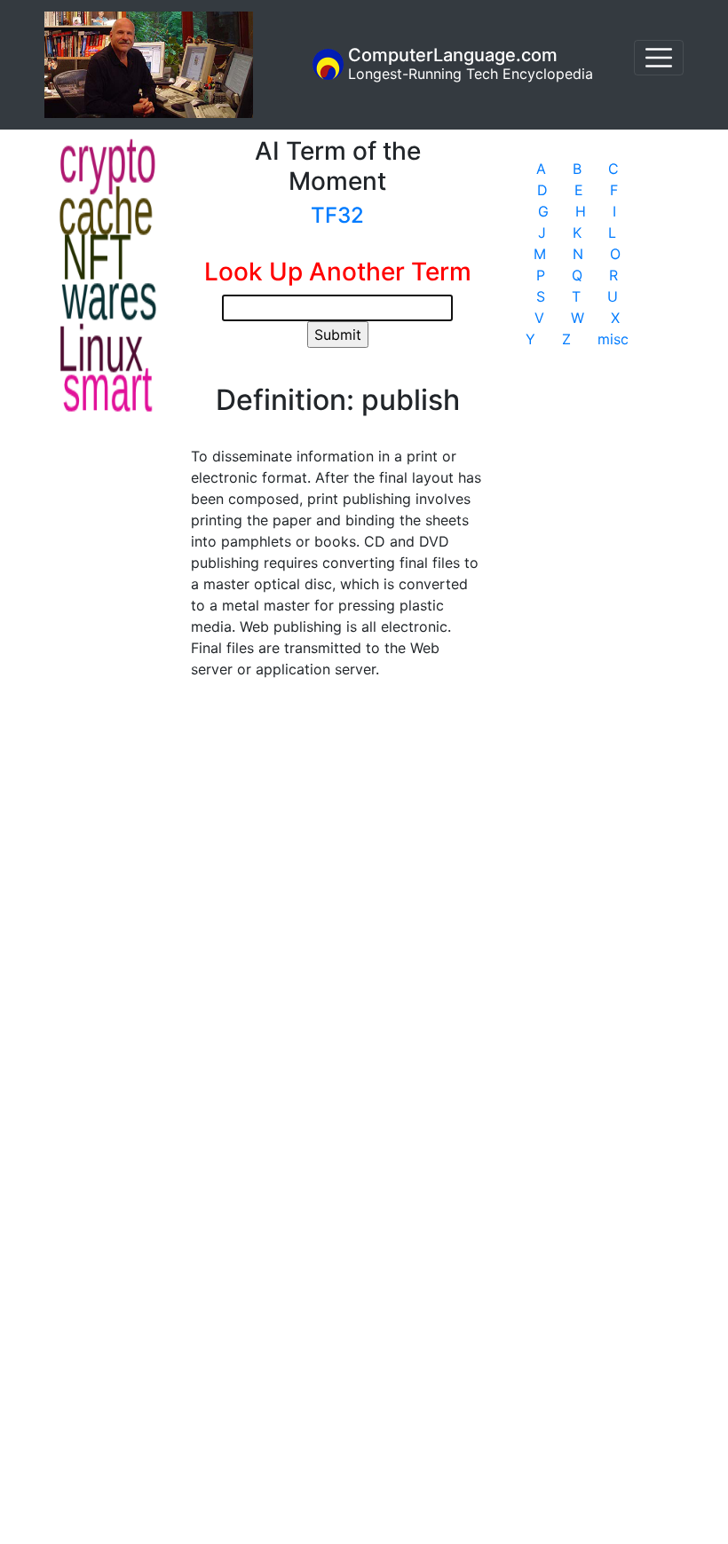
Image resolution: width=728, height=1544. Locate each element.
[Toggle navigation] (659, 57)
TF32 (337, 215)
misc (613, 339)
